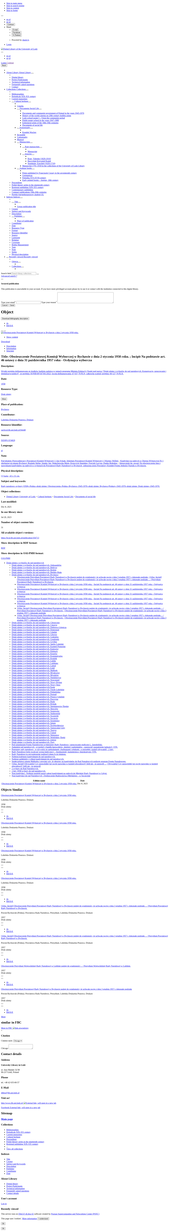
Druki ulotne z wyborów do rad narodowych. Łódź (33, 668)
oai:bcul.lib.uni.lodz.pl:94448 (13, 430)
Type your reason (49, 302)
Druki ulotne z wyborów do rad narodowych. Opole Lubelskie (38, 689)
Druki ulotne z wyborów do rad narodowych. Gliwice (34, 634)
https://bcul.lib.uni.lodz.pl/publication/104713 (20, 538)
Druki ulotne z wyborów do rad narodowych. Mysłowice (36, 673)
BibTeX (9, 326)
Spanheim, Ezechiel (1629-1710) (41, 163)
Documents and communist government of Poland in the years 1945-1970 (53, 113)
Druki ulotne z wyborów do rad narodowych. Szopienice (36, 721)
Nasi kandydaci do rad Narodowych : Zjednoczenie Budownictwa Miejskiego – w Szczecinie (51, 776)
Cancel (4, 305)
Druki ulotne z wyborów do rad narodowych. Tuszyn (34, 730)
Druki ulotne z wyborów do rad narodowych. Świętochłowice (38, 725)
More (3, 1017)
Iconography (25, 127)
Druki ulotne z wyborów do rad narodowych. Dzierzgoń (35, 630)
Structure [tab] (10, 351)
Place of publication (25, 221)
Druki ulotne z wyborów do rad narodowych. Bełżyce (34, 567)
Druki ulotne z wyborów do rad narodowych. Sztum (34, 723)
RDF (3, 548)
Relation (15, 240)
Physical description (20, 254)
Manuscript (32, 151)
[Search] (38, 274)
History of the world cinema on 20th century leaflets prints (46, 115)
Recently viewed (16, 257)
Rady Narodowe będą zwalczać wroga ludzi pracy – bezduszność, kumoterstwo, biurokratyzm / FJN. (54, 752)
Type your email (8, 302)
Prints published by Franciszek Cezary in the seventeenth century (49, 173)
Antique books (25, 168)
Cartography (22, 137)
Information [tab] (11, 348)
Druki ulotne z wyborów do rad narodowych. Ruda (33, 701)
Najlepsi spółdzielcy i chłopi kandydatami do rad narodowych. (38, 759)
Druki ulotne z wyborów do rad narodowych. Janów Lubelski (38, 644)
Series (14, 252)
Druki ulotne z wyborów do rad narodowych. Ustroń (34, 733)
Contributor (16, 223)
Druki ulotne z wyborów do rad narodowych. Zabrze (34, 740)
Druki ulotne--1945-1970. (149, 486)
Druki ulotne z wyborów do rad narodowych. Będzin (34, 570)
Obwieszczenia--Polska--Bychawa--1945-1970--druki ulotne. (74, 486)
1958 (3, 384)
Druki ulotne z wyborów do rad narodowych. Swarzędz (35, 716)
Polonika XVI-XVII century (34, 178)
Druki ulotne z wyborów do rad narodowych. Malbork (35, 670)
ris (7, 323)
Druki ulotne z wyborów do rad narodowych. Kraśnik (34, 658)
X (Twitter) (17, 35)
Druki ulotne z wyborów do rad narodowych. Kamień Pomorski (38, 646)
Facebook (16, 33)
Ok (3, 1224)
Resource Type (18, 228)
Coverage (16, 242)
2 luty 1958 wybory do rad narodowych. (29, 771)
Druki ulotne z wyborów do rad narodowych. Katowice (35, 649)
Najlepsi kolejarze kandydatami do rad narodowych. (33, 756)
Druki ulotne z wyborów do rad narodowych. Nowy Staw (36, 685)
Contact (15, 87)
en (7, 19)
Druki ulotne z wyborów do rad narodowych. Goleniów (35, 637)
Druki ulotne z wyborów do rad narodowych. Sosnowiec (36, 711)
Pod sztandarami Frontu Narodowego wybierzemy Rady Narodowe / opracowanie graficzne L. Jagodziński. (57, 745)
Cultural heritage (21, 101)
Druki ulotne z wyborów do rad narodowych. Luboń (34, 666)
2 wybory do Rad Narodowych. (25, 768)
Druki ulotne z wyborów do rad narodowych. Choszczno (36, 622)
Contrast (10, 25)
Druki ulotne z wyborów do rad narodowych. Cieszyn (34, 625)
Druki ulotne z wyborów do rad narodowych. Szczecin (35, 718)
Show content (12, 337)
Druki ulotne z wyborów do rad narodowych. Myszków (35, 675)
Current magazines (19, 99)
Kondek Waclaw (29, 132)
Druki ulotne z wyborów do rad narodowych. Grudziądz (35, 639)
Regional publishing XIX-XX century (28, 187)
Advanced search (8, 276)
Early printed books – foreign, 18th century (40, 180)
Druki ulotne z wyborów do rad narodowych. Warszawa (35, 735)
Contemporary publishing (22, 190)
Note (14, 249)
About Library (12, 72)
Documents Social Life (29, 108)
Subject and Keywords (21, 211)
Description (16, 214)
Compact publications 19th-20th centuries (29, 192)
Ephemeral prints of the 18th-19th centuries (40, 123)
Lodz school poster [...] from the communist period (43, 118)
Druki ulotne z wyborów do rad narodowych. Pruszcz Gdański (38, 697)
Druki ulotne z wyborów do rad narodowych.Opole (33, 687)
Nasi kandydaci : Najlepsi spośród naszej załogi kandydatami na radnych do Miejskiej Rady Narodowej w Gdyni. (59, 773)
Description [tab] (11, 346)
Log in (4, 1204)
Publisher (18, 216)
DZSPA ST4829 (8, 440)
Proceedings (17, 182)
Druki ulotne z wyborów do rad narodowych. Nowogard (35, 680)
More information (29, 1218)
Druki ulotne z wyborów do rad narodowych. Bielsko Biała (37, 572)
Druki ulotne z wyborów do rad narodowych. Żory (33, 742)
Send (12, 305)
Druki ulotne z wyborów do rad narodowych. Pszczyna (35, 699)
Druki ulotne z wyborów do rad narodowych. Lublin (34, 661)
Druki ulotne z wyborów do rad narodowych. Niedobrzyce (36, 678)
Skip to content (12, 8)
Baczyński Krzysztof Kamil (39, 161)
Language (16, 237)
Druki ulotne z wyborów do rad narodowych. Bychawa (35, 575)
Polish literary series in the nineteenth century (31, 185)
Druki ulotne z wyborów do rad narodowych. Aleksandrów (36, 565)
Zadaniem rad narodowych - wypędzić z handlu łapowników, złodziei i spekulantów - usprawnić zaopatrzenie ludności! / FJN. (65, 747)
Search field (6, 273)
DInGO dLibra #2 (26, 1214)
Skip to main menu (14, 3)
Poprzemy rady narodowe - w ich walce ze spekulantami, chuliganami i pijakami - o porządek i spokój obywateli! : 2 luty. (63, 749)
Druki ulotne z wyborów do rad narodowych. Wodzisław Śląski (38, 737)
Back (4, 65)
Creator (15, 209)
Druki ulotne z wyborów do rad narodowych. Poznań (34, 694)
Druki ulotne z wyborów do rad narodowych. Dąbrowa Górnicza (39, 627)
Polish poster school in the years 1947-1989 (40, 120)
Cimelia (20, 106)
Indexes (9, 197)
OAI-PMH (5, 558)
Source (15, 235)
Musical (20, 139)
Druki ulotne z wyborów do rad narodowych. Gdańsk (34, 632)
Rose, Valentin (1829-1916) (39, 159)
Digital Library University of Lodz (21, 496)
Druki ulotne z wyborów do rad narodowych (25, 563)
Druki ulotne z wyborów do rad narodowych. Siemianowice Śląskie (40, 706)
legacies (28, 154)
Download (5, 341)
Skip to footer (12, 10)
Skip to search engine (15, 6)
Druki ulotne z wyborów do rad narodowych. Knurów (34, 654)
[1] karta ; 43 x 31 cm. (10, 476)
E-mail (15, 30)
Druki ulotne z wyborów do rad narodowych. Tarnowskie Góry (38, 728)
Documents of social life (32, 125)
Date (14, 226)
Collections (11, 89)
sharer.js (25, 40)
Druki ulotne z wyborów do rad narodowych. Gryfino (34, 642)
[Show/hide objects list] (32, 73)
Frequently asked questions (23, 84)
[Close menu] (2, 52)
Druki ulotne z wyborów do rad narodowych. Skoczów (35, 709)
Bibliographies (18, 94)
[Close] (2, 279)
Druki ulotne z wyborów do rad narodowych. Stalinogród (36, 713)
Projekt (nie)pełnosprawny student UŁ (28, 194)
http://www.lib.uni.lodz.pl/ (12, 1103)
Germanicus (27, 175)
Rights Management (20, 245)
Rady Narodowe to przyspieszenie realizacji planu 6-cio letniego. (39, 754)
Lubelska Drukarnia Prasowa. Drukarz (17, 420)
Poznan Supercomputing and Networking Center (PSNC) (75, 1214)
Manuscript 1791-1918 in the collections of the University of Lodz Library (53, 166)
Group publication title (26, 206)
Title (16, 202)
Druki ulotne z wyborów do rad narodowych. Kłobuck (35, 651)
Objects (15, 261)
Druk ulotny (6, 394)
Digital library (17, 77)
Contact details (12, 1193)
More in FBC (7, 1028)
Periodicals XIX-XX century (24, 96)
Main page (7, 1119)
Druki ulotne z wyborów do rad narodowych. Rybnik (34, 704)
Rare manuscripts (32, 147)
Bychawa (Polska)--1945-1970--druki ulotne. (119, 486)
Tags (14, 247)
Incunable (21, 135)
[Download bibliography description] (2, 812)
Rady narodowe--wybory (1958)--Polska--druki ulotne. (24, 486)
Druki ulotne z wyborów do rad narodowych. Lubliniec (35, 663)
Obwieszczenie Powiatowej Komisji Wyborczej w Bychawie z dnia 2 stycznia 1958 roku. (39, 783)
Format (15, 230)
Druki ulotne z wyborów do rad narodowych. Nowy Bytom (37, 682)
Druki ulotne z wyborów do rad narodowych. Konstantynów (37, 656)
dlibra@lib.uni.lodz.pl (10, 1093)
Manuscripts (24, 142)
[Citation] (5, 330)
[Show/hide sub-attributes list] (13, 202)
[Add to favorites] (2, 330)
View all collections (14, 1149)
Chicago (4, 1048)
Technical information (21, 82)
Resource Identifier (20, 233)
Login (8, 44)
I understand (43, 1219)
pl (9, 19)
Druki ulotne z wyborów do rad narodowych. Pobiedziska (36, 692)
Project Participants (20, 80)
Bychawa (5, 409)
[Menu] (2, 15)
